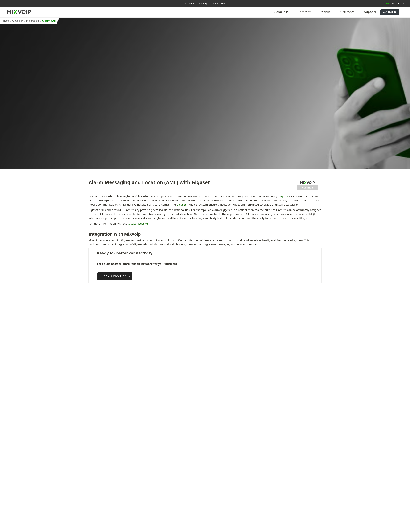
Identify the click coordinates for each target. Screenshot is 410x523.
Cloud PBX (281, 12)
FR (392, 3)
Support (370, 12)
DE (398, 3)
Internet (305, 12)
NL (403, 3)
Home (6, 20)
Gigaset (283, 196)
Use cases (347, 12)
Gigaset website (138, 223)
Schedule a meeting (196, 3)
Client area (219, 3)
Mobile (325, 12)
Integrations (32, 20)
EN (387, 3)
